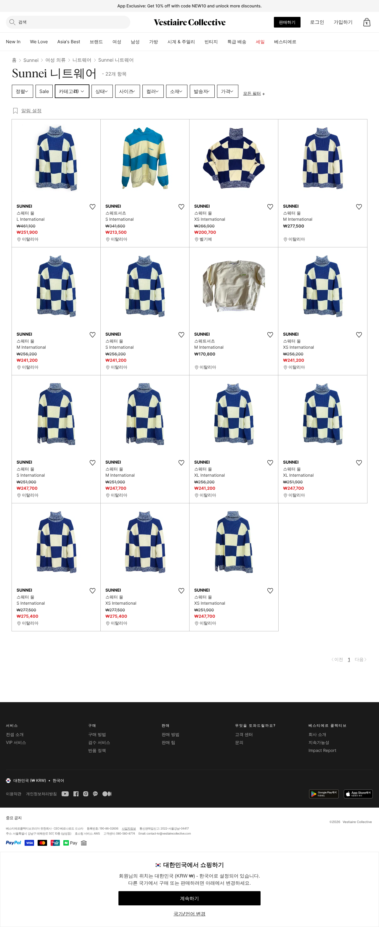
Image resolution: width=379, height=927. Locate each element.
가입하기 (343, 22)
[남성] (144, 41)
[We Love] (52, 41)
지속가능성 (319, 742)
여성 (117, 41)
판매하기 (287, 22)
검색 (22, 21)
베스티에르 (285, 41)
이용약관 (13, 793)
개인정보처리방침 (41, 793)
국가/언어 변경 (189, 913)
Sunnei (30, 60)
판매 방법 (170, 734)
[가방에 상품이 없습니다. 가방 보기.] (367, 22)
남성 (135, 41)
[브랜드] (107, 41)
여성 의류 (55, 60)
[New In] (25, 41)
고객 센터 (244, 734)
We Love (39, 41)
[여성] (126, 41)
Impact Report (322, 750)
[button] (367, 22)
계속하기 (189, 898)
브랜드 (96, 41)
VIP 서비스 (16, 742)
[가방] (162, 41)
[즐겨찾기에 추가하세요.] (92, 206)
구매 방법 (97, 734)
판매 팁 (168, 742)
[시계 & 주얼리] (199, 41)
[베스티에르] (301, 41)
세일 (260, 41)
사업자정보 (129, 828)
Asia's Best (68, 41)
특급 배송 (236, 41)
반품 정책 (97, 750)
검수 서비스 (99, 742)
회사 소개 (317, 734)
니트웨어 (82, 60)
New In (13, 41)
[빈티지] (222, 41)
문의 (239, 742)
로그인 (317, 22)
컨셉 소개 (15, 734)
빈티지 (211, 41)
